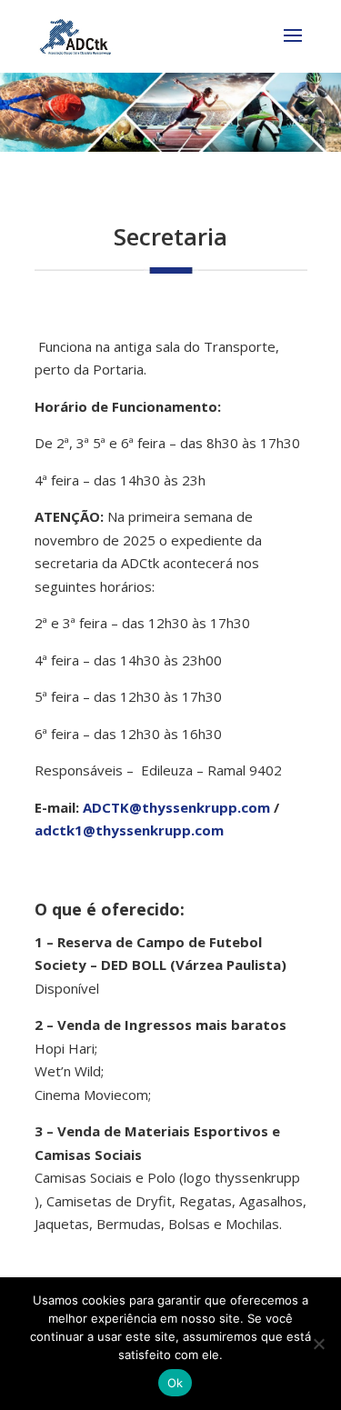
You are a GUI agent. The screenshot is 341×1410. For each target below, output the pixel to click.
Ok (175, 1382)
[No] (318, 1344)
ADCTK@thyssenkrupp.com (176, 807)
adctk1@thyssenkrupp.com (129, 830)
